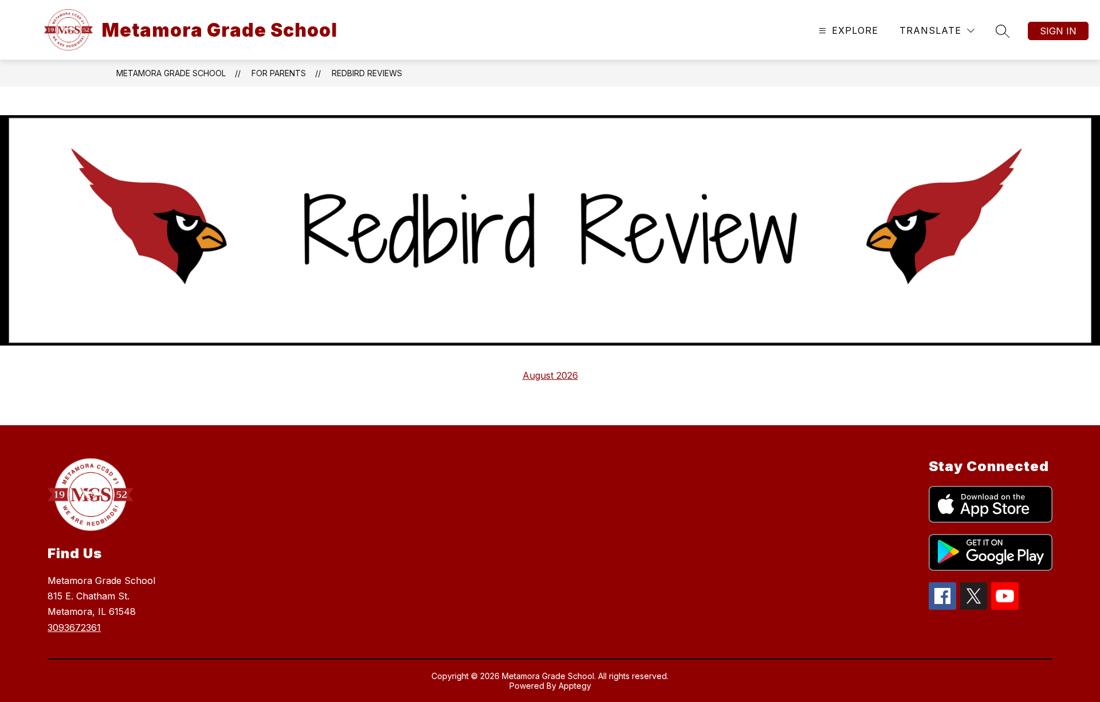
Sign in (1058, 31)
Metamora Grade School (171, 73)
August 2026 (550, 375)
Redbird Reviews (367, 73)
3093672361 (74, 627)
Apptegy (575, 686)
